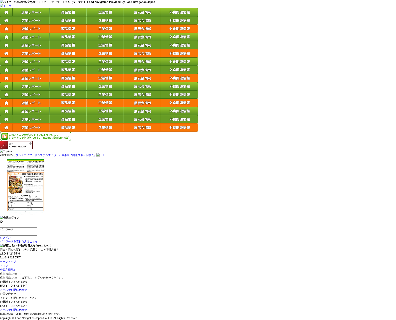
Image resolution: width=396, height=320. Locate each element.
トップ (4, 265)
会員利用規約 (8, 269)
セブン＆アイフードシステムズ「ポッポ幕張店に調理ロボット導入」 (54, 155)
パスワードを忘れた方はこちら (19, 241)
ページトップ (8, 261)
